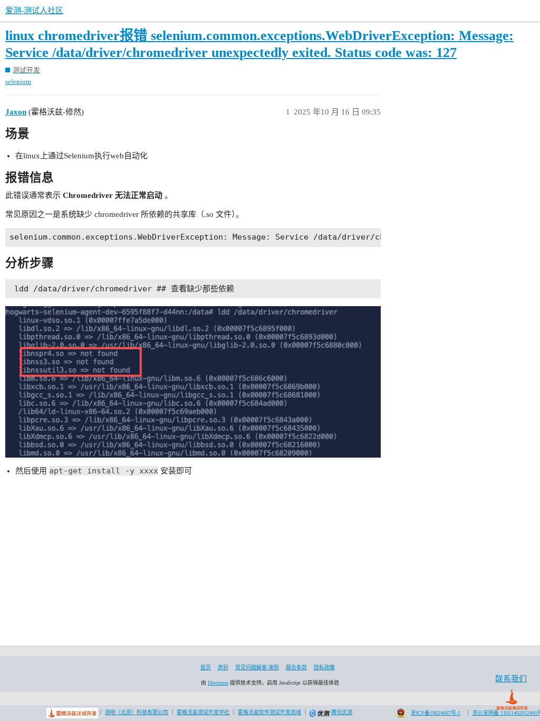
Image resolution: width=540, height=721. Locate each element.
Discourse (218, 683)
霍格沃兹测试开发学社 (203, 712)
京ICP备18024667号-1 (435, 713)
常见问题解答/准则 (257, 667)
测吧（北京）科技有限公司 (136, 712)
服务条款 (296, 667)
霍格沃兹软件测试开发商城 (269, 712)
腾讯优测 (341, 712)
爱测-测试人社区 (34, 10)
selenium (18, 82)
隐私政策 (324, 667)
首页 (205, 667)
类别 (223, 667)
